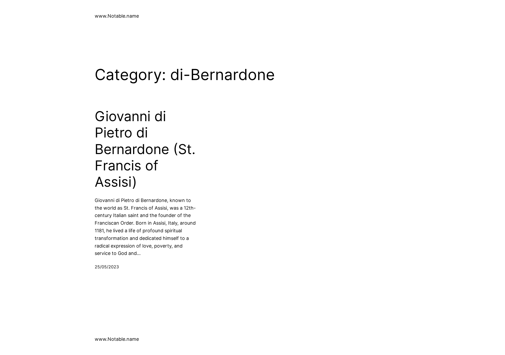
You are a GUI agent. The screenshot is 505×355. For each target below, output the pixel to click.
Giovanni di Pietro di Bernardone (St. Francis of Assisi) (145, 149)
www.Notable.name (117, 16)
